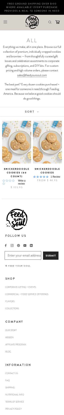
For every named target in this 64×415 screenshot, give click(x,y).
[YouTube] (24, 245)
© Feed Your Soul (18, 265)
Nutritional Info (14, 394)
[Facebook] (5, 245)
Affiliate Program (15, 344)
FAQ (7, 380)
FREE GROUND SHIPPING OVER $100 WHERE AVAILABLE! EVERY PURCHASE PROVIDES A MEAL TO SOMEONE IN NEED (32, 7)
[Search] (50, 21)
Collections (12, 308)
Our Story (11, 330)
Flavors (10, 301)
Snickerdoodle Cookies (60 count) (17, 172)
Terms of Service (14, 401)
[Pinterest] (18, 245)
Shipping (10, 387)
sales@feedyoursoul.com (32, 75)
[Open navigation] (5, 21)
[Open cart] (57, 22)
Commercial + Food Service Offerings (26, 294)
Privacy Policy (13, 409)
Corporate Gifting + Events (20, 287)
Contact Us (11, 373)
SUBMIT (51, 255)
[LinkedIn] (31, 245)
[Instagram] (12, 245)
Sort (30, 112)
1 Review (55, 176)
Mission (9, 337)
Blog (8, 351)
